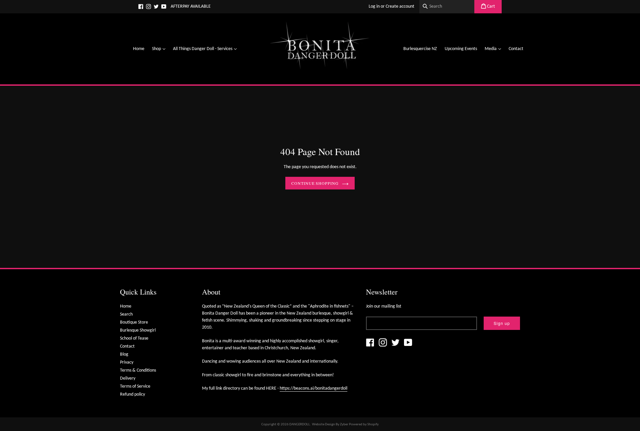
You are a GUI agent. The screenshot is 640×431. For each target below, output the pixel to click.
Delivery (127, 378)
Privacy (126, 362)
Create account (400, 6)
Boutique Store (134, 322)
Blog (124, 354)
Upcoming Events (461, 48)
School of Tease (134, 338)
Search (126, 314)
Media (494, 48)
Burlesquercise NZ (420, 48)
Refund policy (132, 394)
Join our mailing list (383, 306)
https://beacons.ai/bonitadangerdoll (313, 388)
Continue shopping (315, 183)
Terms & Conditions (138, 370)
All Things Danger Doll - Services (206, 48)
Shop (160, 48)
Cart (490, 6)
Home (138, 48)
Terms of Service (135, 386)
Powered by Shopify (364, 424)
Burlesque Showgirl (138, 330)
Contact (516, 48)
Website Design (323, 424)
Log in (374, 6)
